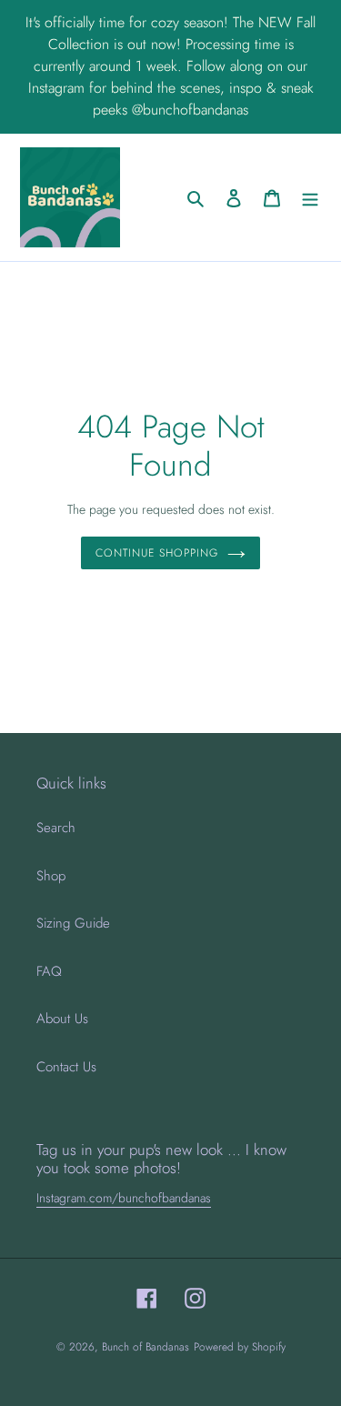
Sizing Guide (73, 923)
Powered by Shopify (240, 1347)
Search (55, 828)
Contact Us (66, 1067)
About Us (62, 1019)
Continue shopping (156, 553)
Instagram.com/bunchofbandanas (123, 1198)
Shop (50, 876)
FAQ (49, 971)
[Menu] (310, 197)
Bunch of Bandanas (145, 1347)
